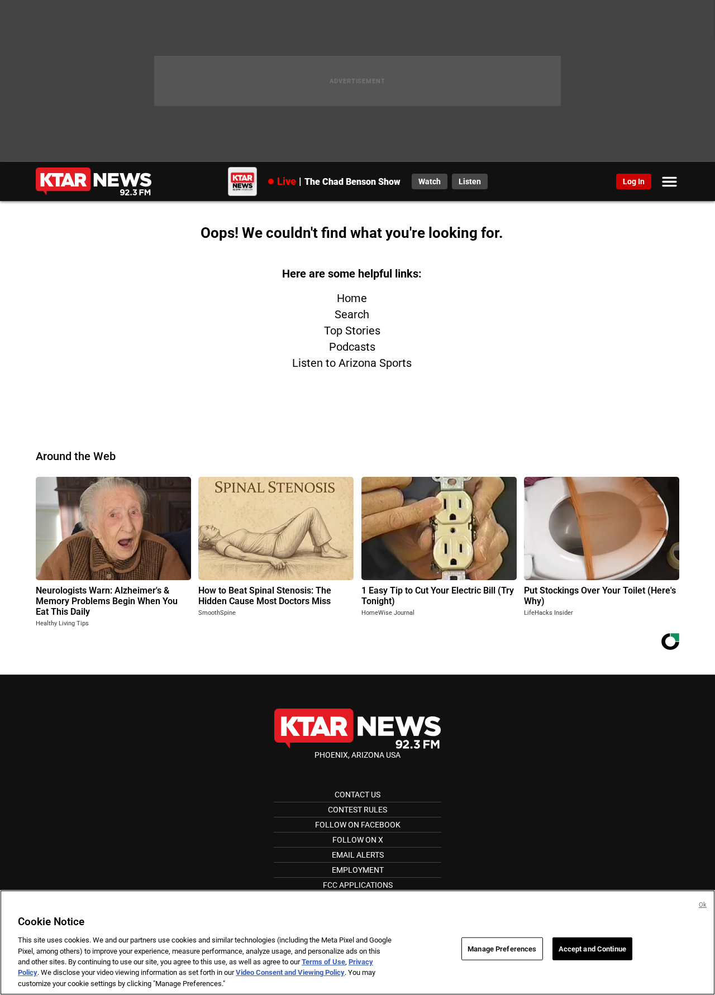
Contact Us (357, 794)
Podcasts (352, 346)
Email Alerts (358, 854)
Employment (358, 869)
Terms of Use (323, 962)
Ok (703, 904)
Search (352, 314)
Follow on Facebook (358, 824)
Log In (634, 181)
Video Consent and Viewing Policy (290, 973)
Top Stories (352, 330)
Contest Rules (357, 809)
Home (352, 298)
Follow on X (357, 839)
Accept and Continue (592, 948)
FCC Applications (358, 885)
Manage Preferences (502, 948)
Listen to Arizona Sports (352, 363)
